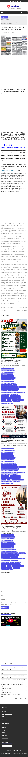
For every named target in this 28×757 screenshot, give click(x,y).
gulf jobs (22, 296)
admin (13, 32)
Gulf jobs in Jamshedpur (5, 390)
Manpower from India (7, 714)
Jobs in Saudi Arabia (4, 243)
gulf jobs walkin (14, 300)
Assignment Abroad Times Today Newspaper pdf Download (12, 280)
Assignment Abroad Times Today (8, 222)
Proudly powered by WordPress (8, 753)
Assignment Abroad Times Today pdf (8, 282)
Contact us (4, 719)
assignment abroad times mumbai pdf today (15, 259)
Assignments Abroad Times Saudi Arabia (8, 383)
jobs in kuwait (12, 241)
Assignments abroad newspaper (8, 292)
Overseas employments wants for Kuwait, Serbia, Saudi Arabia (7, 309)
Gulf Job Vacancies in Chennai (14, 230)
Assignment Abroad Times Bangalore (19, 248)
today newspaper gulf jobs (8, 303)
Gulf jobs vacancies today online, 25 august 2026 (12, 684)
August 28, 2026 (5, 358)
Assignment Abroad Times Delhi (13, 251)
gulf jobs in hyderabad (12, 233)
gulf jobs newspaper (11, 298)
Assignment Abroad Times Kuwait (7, 379)
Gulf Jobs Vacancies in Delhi (17, 238)
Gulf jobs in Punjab (15, 236)
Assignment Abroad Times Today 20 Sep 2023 (15, 274)
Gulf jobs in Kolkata (17, 235)
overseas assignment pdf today (7, 301)
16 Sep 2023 (9, 244)
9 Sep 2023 (3, 246)
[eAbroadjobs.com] (2, 12)
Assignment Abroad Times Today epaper (9, 275)
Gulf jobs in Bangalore (5, 387)
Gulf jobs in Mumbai (13, 392)
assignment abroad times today (14, 270)
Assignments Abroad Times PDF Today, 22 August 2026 (14, 698)
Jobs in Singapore (12, 243)
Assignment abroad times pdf (9, 264)
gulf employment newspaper (14, 296)
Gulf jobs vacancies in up (5, 397)
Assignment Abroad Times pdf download (14, 266)
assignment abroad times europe (7, 254)
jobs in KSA (9, 399)
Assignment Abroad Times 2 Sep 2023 (12, 246)
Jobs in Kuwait (6, 241)
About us (4, 711)
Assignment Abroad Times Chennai (12, 223)
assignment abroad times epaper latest (17, 253)
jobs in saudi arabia (21, 300)
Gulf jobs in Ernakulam (5, 388)
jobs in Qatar (23, 241)
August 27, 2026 (5, 438)
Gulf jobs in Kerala (9, 235)
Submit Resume (6, 716)
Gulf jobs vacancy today (13, 240)
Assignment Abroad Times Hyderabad (8, 227)
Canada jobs (5, 738)
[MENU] (27, 12)
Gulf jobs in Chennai (12, 231)
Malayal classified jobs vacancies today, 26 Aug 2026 (13, 679)
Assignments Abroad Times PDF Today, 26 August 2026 (14, 682)
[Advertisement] (14, 73)
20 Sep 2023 (19, 244)
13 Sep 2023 (4, 244)
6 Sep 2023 (24, 244)
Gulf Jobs (22, 230)
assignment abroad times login (12, 257)
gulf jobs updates (6, 300)
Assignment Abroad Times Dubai (15, 225)
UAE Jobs (4, 735)
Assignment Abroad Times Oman (10, 228)
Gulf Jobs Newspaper (7, 238)
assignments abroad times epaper (12, 293)
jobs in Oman (17, 241)
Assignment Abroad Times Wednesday (12, 288)
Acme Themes (14, 754)
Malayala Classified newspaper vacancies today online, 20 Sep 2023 (21, 309)
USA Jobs (4, 730)
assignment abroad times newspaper (8, 261)
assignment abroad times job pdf (12, 256)
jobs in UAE (18, 243)
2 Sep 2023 (14, 244)
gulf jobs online (19, 298)
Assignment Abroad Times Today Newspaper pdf (15, 279)
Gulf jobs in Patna (7, 236)
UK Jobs (4, 732)
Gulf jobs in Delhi (19, 231)
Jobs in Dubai (21, 240)
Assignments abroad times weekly (17, 295)
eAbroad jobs (5, 296)
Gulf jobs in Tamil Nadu (13, 394)
